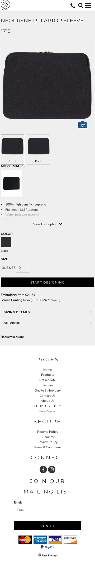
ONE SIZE (8, 268)
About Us (47, 401)
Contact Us (47, 396)
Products (47, 375)
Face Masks (47, 411)
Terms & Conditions (47, 447)
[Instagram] (51, 469)
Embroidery (9, 295)
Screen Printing (11, 300)
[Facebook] (43, 469)
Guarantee (47, 437)
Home (47, 370)
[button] (80, 5)
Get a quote (47, 380)
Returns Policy (47, 432)
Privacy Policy (47, 442)
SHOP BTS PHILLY (47, 406)
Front (12, 161)
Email (18, 502)
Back (38, 161)
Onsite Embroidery (48, 390)
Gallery (47, 385)
